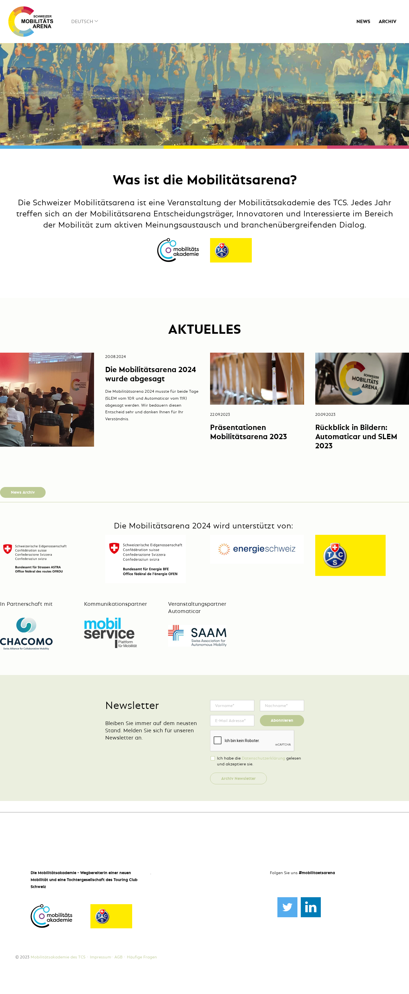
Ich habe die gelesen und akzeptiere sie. (259, 761)
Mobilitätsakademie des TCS (58, 957)
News (363, 22)
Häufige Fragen (142, 957)
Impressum (100, 957)
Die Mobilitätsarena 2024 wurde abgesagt (150, 374)
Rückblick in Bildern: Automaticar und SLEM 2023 (356, 436)
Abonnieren (282, 720)
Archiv (387, 22)
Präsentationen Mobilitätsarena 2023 (248, 432)
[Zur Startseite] (30, 21)
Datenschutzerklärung (263, 758)
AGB (118, 957)
